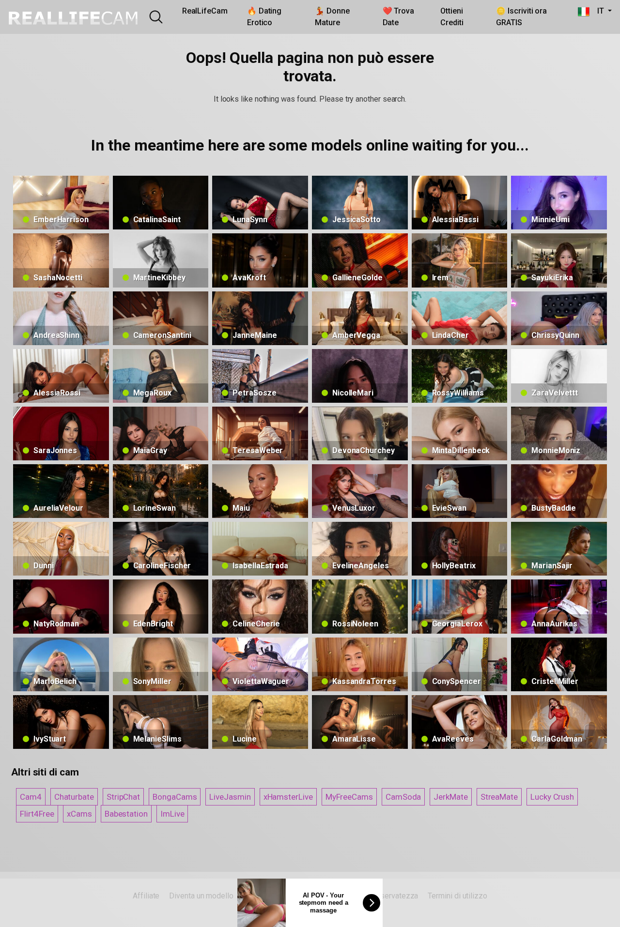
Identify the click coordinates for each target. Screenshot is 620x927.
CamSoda (403, 797)
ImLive (172, 814)
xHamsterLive (288, 797)
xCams (79, 814)
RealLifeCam (205, 10)
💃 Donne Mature (332, 16)
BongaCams (175, 797)
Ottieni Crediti (451, 16)
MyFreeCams (349, 797)
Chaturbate (74, 797)
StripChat (123, 797)
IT (597, 10)
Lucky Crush (552, 797)
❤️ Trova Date (398, 16)
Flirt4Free (37, 814)
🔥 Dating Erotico (264, 16)
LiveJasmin (229, 797)
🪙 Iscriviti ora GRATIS (521, 16)
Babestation (126, 814)
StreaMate (499, 797)
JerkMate (450, 797)
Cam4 (31, 797)
